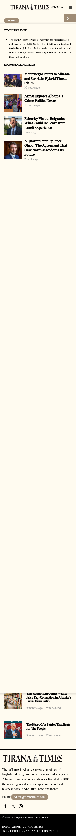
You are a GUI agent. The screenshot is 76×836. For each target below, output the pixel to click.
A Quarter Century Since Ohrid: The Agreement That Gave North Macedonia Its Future (45, 148)
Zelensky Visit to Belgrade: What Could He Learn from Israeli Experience (44, 123)
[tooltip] (5, 806)
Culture (12, 20)
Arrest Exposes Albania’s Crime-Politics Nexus (43, 98)
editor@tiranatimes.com (30, 797)
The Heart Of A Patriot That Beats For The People (48, 726)
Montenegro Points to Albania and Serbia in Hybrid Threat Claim (47, 78)
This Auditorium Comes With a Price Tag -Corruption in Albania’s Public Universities (48, 697)
